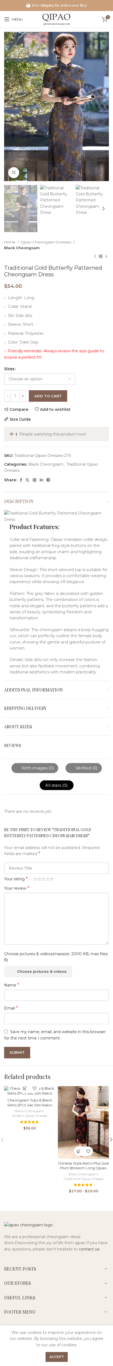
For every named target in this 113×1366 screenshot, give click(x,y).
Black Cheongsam (22, 248)
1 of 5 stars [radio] (35, 879)
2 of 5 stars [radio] (39, 879)
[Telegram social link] (48, 480)
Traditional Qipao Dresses (83, 1179)
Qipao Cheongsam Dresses (46, 242)
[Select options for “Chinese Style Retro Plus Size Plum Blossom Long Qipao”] (78, 1151)
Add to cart (48, 396)
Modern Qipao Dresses (29, 1116)
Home (10, 242)
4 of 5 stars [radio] (48, 879)
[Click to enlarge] (13, 172)
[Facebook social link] (21, 480)
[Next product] (106, 256)
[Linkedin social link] (41, 480)
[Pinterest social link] (34, 480)
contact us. (89, 1249)
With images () (37, 768)
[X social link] (27, 480)
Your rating (16, 879)
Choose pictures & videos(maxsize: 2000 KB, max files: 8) (56, 956)
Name (11, 985)
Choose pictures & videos (42, 971)
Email (11, 1008)
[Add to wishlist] (34, 1088)
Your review (16, 888)
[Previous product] (95, 256)
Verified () (86, 768)
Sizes (9, 368)
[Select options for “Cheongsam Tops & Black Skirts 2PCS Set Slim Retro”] (25, 1088)
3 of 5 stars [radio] (43, 879)
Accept (56, 1357)
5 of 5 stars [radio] (52, 879)
